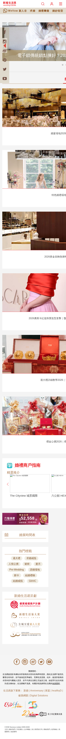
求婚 (32, 10)
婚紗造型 (57, 10)
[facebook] (4, 32)
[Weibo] (4, 50)
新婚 (25, 690)
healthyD (57, 690)
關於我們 (12, 729)
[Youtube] (4, 78)
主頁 (6, 729)
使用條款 (54, 729)
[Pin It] (4, 60)
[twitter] (4, 69)
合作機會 (27, 729)
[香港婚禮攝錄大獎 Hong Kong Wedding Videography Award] (25, 634)
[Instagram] (4, 41)
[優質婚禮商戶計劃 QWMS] (25, 604)
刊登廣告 (20, 729)
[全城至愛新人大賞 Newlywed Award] (25, 625)
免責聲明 (56, 683)
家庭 (47, 690)
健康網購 (23, 695)
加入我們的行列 (37, 729)
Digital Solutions (39, 695)
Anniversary (36, 690)
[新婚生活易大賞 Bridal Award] (25, 615)
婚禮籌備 (44, 10)
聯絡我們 (47, 729)
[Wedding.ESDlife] (9, 4)
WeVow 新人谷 (17, 10)
